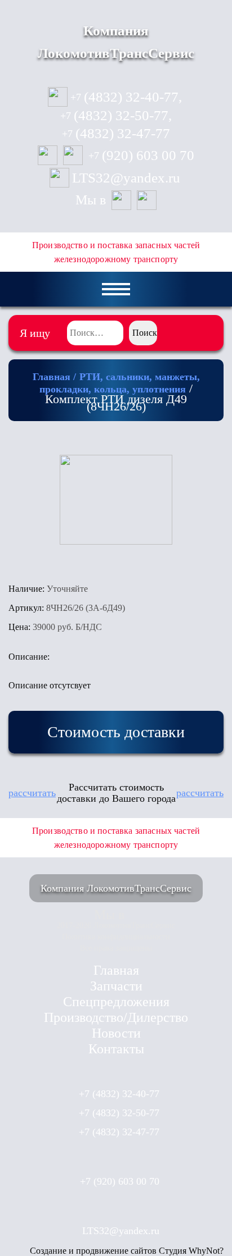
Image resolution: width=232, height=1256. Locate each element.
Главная (116, 970)
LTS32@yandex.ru (126, 178)
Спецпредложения (116, 1001)
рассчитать (32, 792)
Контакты (116, 1049)
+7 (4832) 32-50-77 (119, 1112)
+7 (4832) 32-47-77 (119, 1132)
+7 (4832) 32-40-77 (119, 1093)
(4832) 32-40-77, (126, 97)
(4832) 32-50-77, (116, 115)
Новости (116, 1033)
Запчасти (116, 986)
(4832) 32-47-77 (116, 133)
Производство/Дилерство (116, 1017)
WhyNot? (206, 1250)
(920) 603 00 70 (141, 155)
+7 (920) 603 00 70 (119, 1181)
